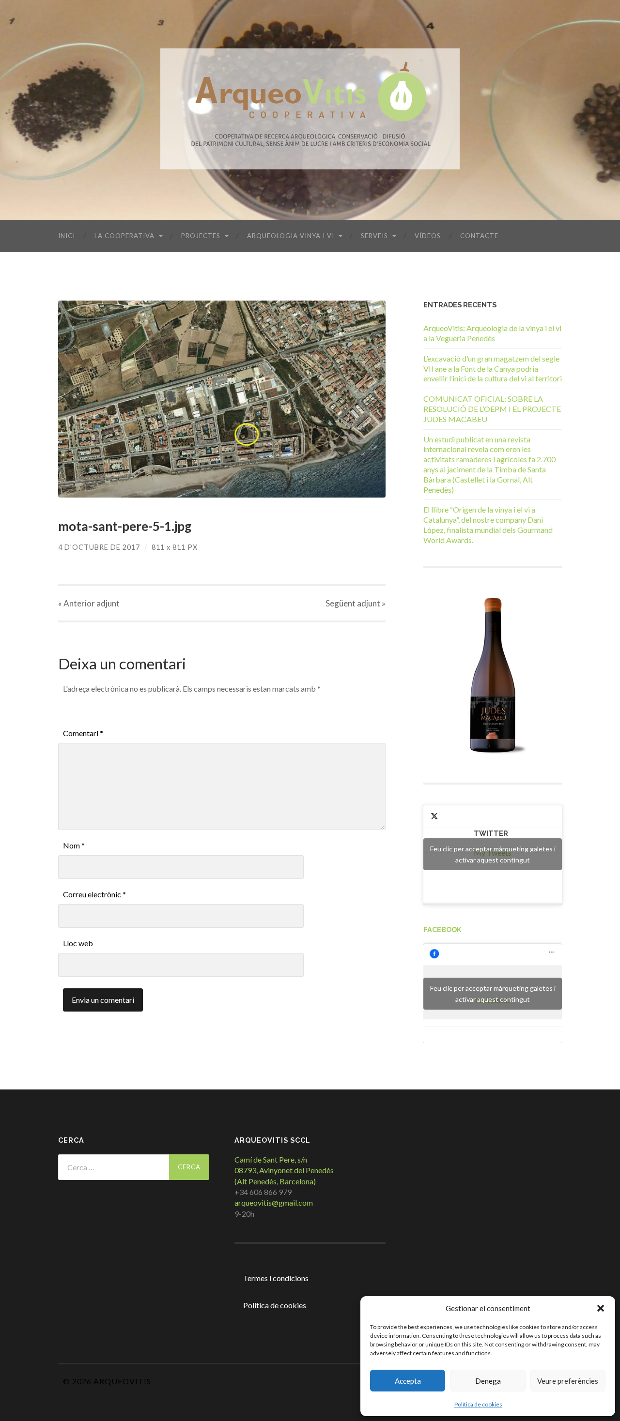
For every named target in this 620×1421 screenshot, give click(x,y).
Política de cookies (478, 1404)
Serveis (374, 236)
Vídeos (428, 236)
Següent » (356, 603)
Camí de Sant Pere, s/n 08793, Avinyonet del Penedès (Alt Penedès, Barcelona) (284, 1170)
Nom (74, 845)
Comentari (83, 733)
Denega (488, 1380)
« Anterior (89, 603)
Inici (66, 236)
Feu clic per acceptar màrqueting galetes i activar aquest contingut (493, 854)
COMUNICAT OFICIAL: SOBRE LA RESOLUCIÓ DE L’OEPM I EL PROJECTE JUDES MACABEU (492, 408)
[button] (600, 1308)
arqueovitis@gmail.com (273, 1202)
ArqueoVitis (122, 1381)
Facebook (442, 929)
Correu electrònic (94, 894)
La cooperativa (124, 236)
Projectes (200, 236)
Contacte (479, 236)
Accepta (408, 1380)
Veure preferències (567, 1380)
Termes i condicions (276, 1278)
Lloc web (78, 943)
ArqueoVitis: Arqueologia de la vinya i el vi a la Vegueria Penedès (492, 333)
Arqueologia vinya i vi (290, 236)
